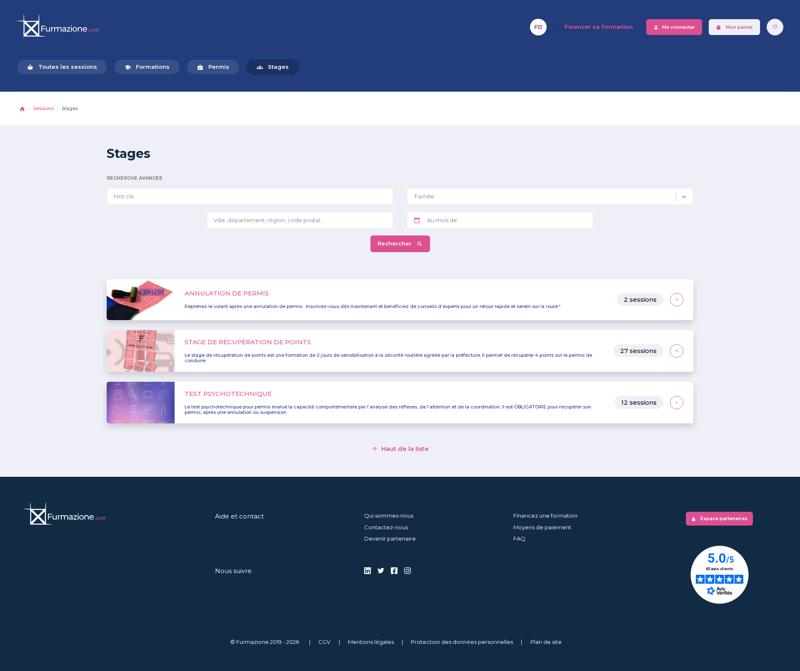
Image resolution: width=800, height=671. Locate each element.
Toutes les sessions (62, 66)
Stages (273, 66)
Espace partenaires (719, 518)
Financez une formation (545, 515)
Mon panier (734, 27)
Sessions (43, 108)
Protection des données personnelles (462, 641)
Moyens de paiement (542, 527)
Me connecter (674, 27)
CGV (324, 641)
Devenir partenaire (390, 538)
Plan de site (546, 641)
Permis (213, 66)
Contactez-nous (386, 527)
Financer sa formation (599, 26)
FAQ (519, 538)
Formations (147, 66)
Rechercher (395, 243)
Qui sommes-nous (388, 515)
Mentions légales (371, 641)
